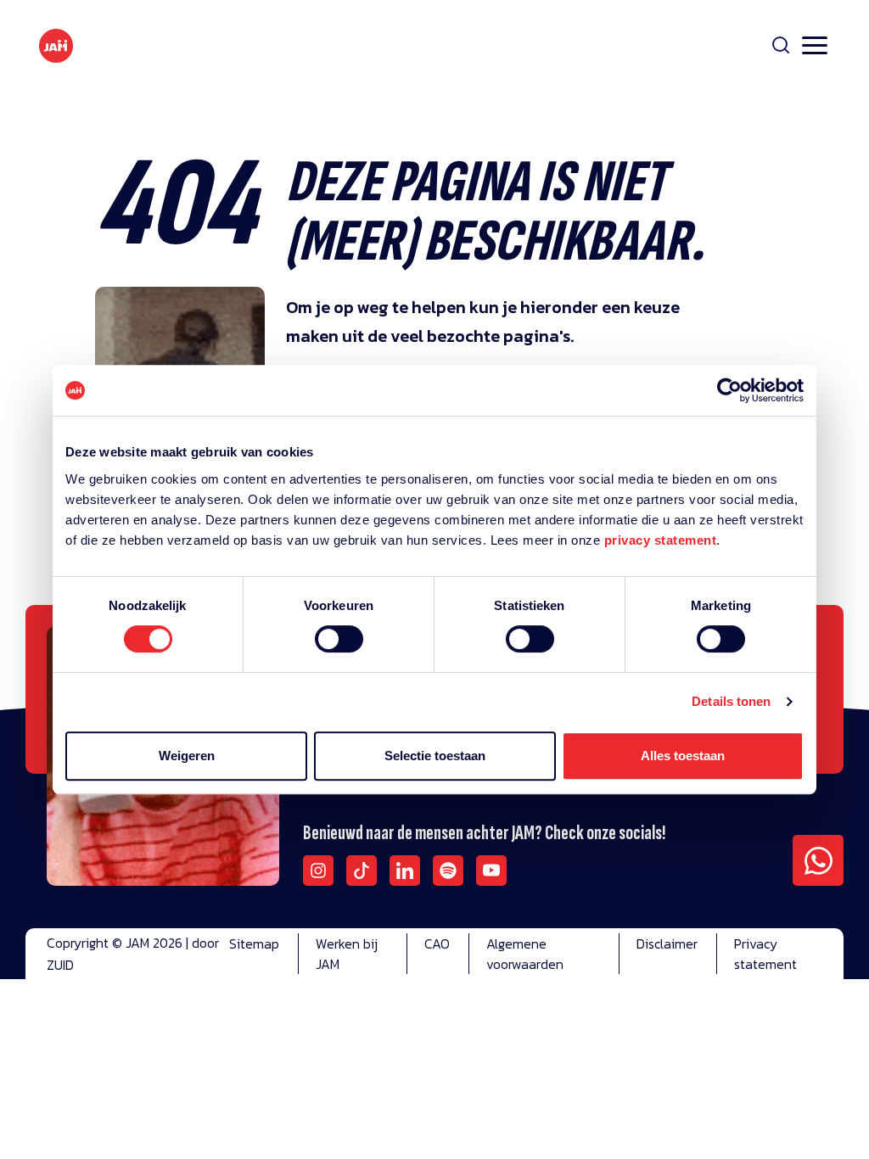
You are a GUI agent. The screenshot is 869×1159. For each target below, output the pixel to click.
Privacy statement (765, 953)
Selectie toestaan (434, 755)
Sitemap (254, 943)
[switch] (339, 650)
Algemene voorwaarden (524, 953)
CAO (437, 943)
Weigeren (187, 755)
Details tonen (731, 701)
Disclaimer (667, 943)
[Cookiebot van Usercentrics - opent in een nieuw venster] (729, 390)
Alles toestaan (683, 755)
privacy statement (660, 540)
